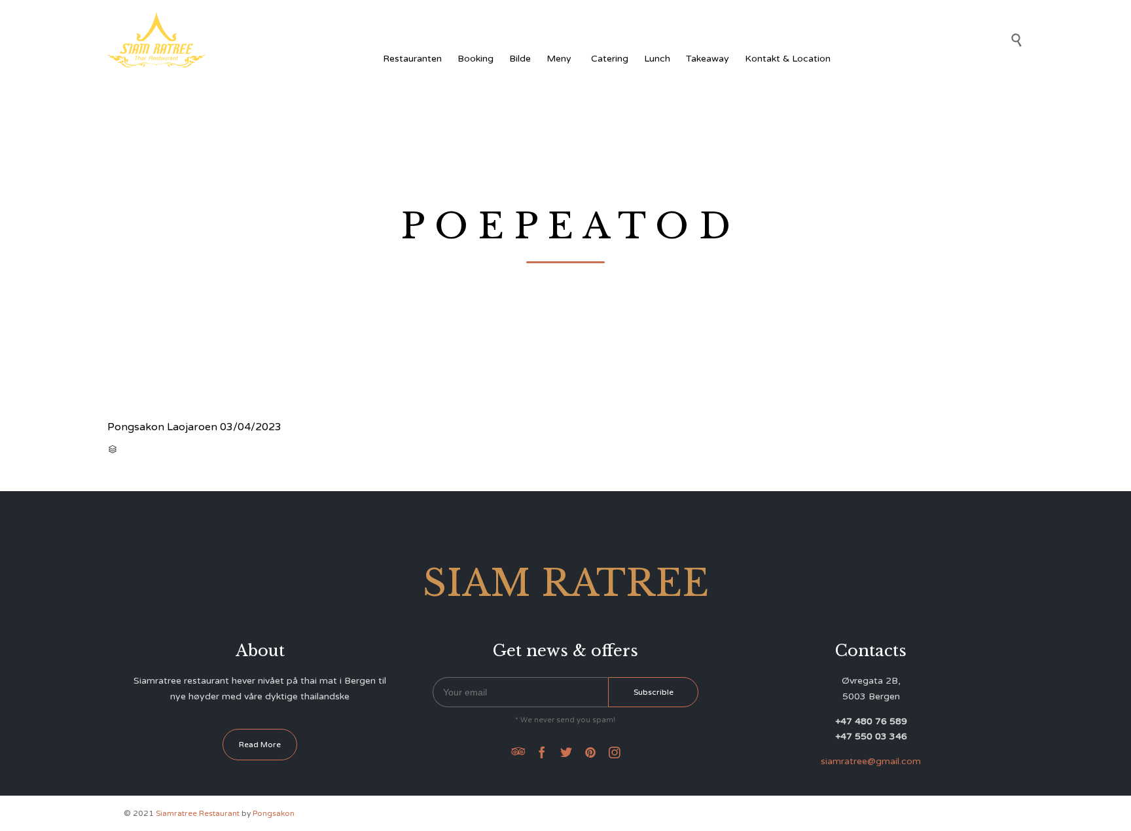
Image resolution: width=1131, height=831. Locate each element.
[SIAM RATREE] (156, 39)
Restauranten (412, 58)
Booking (476, 58)
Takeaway (707, 58)
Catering (609, 58)
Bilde (520, 58)
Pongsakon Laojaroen (162, 427)
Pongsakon (274, 813)
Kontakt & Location (788, 58)
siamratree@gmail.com (871, 761)
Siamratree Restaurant (198, 813)
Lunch (657, 58)
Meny (559, 58)
